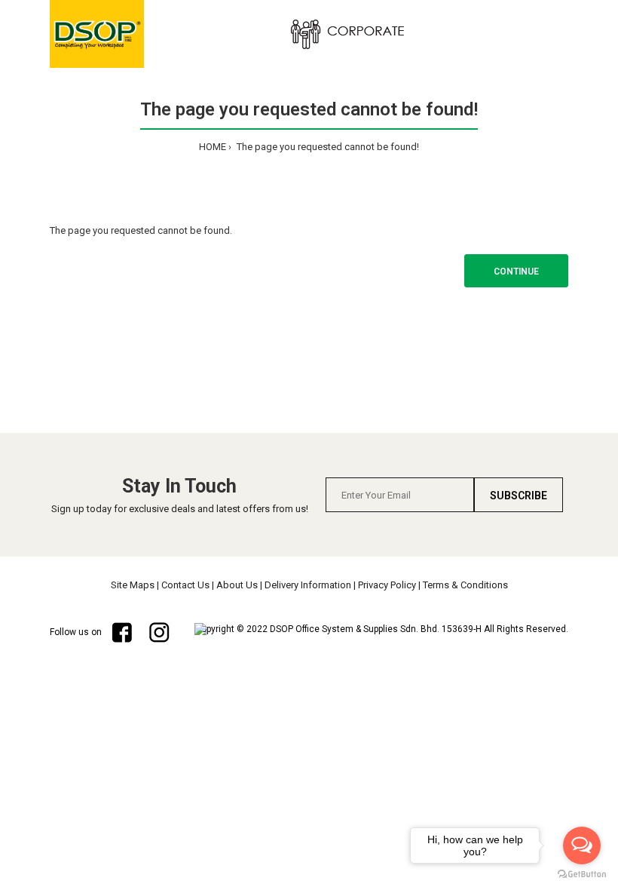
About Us (237, 585)
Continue (516, 271)
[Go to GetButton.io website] (582, 874)
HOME (212, 146)
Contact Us (185, 585)
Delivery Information (308, 585)
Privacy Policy (387, 585)
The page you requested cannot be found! (326, 146)
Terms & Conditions (465, 585)
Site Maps (132, 585)
